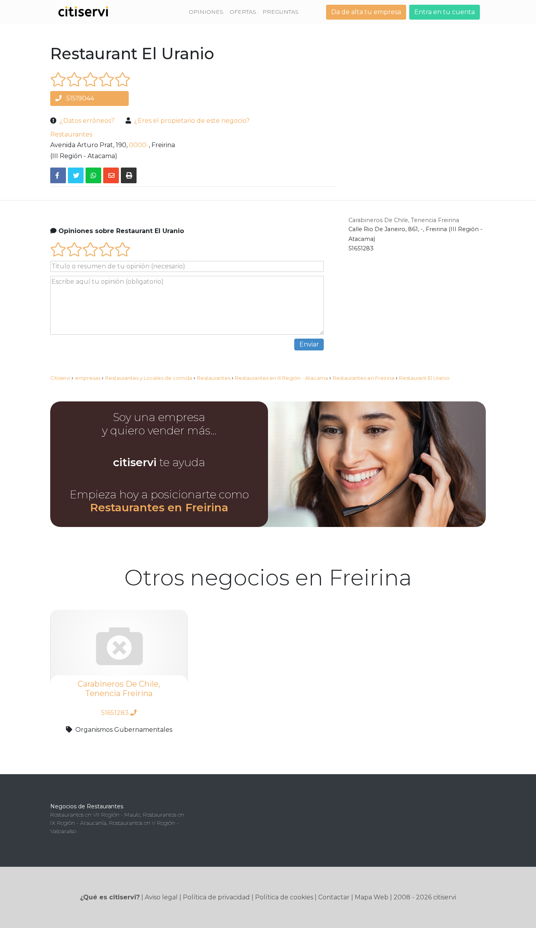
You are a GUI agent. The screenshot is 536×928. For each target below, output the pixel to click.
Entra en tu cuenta (444, 12)
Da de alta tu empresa (366, 12)
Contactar (334, 897)
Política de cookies (284, 897)
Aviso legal (161, 897)
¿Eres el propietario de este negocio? (192, 120)
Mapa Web (371, 897)
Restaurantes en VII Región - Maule (95, 814)
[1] (58, 79)
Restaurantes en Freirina (159, 507)
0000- (139, 145)
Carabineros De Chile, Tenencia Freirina (403, 220)
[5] (123, 79)
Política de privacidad (216, 897)
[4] (106, 79)
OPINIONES (206, 11)
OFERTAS (243, 11)
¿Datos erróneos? (87, 120)
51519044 (79, 98)
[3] (90, 79)
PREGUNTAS (281, 11)
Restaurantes (71, 134)
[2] (74, 79)
